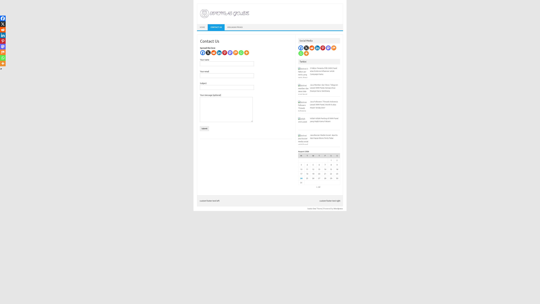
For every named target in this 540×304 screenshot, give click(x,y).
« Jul (318, 187)
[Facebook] (202, 52)
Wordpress (338, 209)
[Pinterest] (224, 52)
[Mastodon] (230, 52)
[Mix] (235, 52)
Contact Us (216, 27)
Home (202, 27)
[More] (246, 52)
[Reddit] (213, 52)
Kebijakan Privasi (235, 27)
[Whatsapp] (241, 52)
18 (307, 174)
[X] (208, 52)
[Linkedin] (219, 52)
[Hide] (1, 69)
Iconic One (312, 209)
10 (301, 169)
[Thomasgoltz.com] (224, 19)
